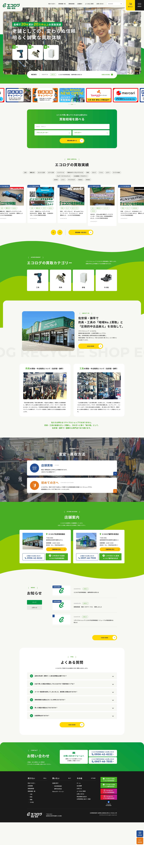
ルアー (108, 172)
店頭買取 (30, 786)
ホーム (78, 783)
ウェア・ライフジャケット (63, 176)
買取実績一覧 (62, 3)
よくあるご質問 (89, 3)
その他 (32, 802)
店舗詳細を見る (56, 549)
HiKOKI (88, 179)
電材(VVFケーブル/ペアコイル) (75, 172)
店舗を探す (55, 783)
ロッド (94, 172)
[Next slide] (59, 232)
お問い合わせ (100, 3)
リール (101, 172)
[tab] (70, 104)
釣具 (88, 172)
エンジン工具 (41, 172)
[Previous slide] (53, 232)
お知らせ (34, 607)
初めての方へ (52, 3)
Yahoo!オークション (58, 791)
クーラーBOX (116, 172)
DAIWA (56, 179)
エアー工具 (51, 172)
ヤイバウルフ (71, 179)
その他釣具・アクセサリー (80, 176)
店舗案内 (79, 3)
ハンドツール (60, 172)
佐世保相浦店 (58, 786)
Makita (80, 179)
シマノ (63, 179)
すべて (34, 602)
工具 (25, 172)
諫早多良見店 (58, 789)
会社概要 (79, 786)
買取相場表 (71, 3)
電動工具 (32, 172)
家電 (31, 799)
